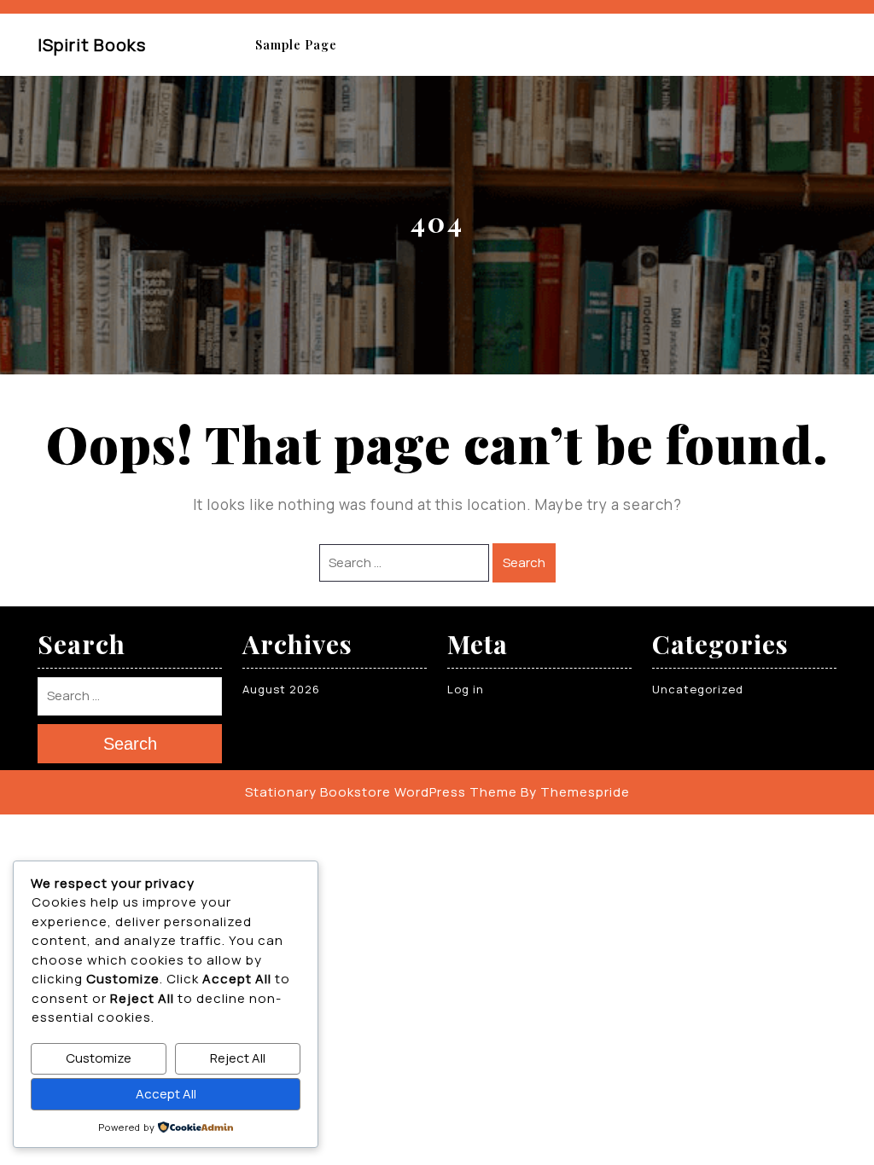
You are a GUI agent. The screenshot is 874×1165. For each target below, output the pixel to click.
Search (524, 562)
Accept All (166, 1094)
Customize (98, 1058)
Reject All (237, 1058)
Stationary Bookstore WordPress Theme (381, 792)
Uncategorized (697, 689)
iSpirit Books (92, 44)
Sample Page (296, 45)
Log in (465, 689)
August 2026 (281, 689)
